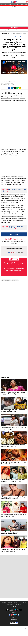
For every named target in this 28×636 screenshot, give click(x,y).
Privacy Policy (18, 604)
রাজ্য (14, 4)
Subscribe (15, 602)
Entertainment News (6, 280)
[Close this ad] (26, 628)
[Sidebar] (1, 2)
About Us (4, 602)
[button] (9, 88)
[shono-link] (26, 2)
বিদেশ (22, 4)
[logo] (14, 2)
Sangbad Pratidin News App (14, 239)
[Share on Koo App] (20, 89)
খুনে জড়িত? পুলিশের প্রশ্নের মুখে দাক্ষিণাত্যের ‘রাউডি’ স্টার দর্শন (12, 227)
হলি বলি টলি (6, 33)
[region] (14, 16)
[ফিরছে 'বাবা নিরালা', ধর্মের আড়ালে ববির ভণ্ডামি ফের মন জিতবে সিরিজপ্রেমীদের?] (14, 455)
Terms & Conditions (10, 604)
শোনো (5, 4)
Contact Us (10, 602)
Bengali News (15, 280)
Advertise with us (22, 602)
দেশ (18, 4)
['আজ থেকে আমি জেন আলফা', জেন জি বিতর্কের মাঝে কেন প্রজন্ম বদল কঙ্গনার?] (14, 420)
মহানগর (9, 4)
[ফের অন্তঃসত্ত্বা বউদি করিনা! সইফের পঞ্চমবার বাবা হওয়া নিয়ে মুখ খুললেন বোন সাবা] (14, 507)
